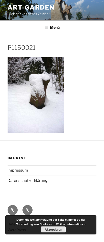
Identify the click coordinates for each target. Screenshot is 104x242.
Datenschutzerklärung (27, 180)
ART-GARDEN (31, 7)
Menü (55, 27)
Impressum (18, 170)
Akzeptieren (53, 229)
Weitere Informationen (71, 224)
